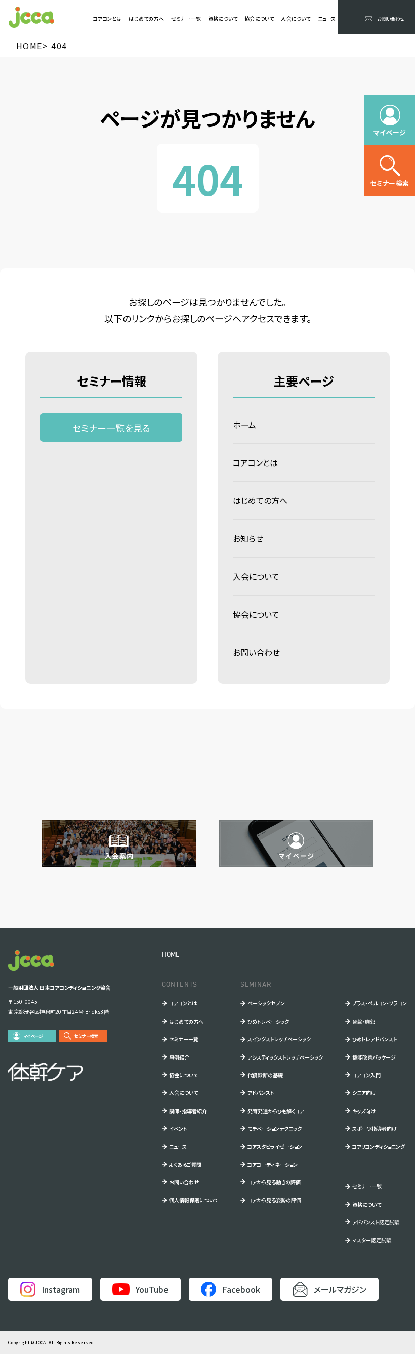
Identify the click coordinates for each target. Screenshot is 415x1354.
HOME (171, 954)
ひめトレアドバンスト (374, 1039)
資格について (222, 18)
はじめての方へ (146, 18)
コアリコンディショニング (378, 1146)
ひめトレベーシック (268, 1021)
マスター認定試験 (371, 1240)
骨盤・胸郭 (363, 1021)
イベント (178, 1128)
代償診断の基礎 (265, 1075)
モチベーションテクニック (274, 1128)
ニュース (327, 18)
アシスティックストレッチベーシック (285, 1057)
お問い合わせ (256, 652)
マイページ (33, 1036)
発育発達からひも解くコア (275, 1111)
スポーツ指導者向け (374, 1128)
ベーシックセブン (266, 1003)
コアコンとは (107, 18)
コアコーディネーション (272, 1164)
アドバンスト (260, 1092)
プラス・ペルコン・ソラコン (379, 1003)
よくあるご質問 (185, 1164)
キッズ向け (364, 1111)
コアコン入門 (366, 1075)
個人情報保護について (193, 1200)
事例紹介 (179, 1057)
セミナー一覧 (186, 18)
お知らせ (248, 538)
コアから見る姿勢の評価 (274, 1200)
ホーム (244, 424)
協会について (259, 18)
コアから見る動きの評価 (274, 1182)
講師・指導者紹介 (188, 1111)
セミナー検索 (86, 1036)
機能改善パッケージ (374, 1057)
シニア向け (364, 1092)
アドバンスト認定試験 (375, 1222)
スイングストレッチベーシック (279, 1039)
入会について (295, 18)
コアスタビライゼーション (274, 1146)
